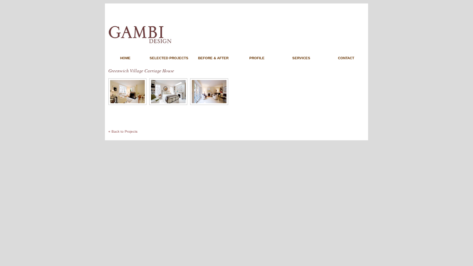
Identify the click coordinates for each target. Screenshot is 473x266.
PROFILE (257, 58)
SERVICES (301, 58)
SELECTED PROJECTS (169, 58)
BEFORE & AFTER (213, 58)
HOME (125, 58)
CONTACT (346, 58)
